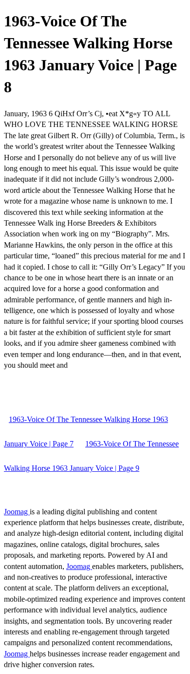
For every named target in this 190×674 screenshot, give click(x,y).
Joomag (17, 511)
